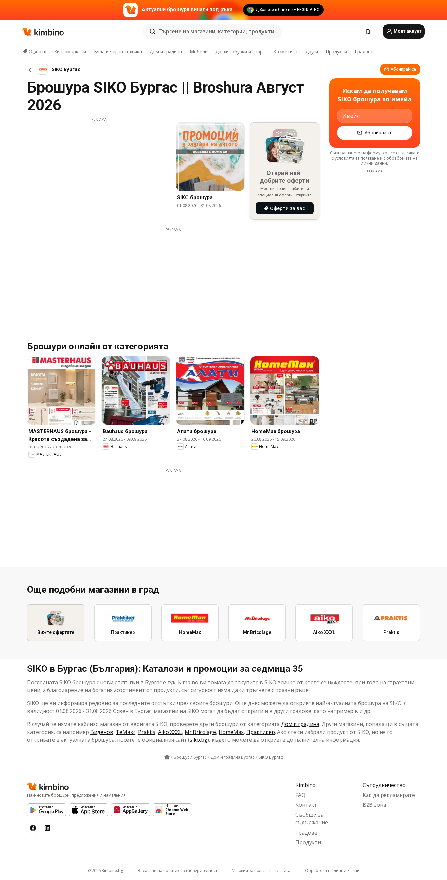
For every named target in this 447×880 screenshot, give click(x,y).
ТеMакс (125, 732)
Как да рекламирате (389, 795)
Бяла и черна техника (118, 51)
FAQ (300, 795)
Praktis (146, 732)
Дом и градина (166, 51)
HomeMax (231, 732)
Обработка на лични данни (332, 870)
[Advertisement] (99, 167)
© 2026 (105, 870)
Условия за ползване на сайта (261, 870)
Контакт (306, 804)
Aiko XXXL (170, 732)
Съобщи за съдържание (311, 818)
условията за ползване (357, 158)
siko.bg (198, 739)
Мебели (198, 51)
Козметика (285, 51)
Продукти (336, 51)
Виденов (101, 732)
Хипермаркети (70, 51)
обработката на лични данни (389, 160)
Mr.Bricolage (200, 732)
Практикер (260, 732)
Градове (364, 51)
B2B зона (374, 804)
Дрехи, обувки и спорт (240, 51)
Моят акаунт (407, 31)
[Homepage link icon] (167, 757)
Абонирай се (403, 69)
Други (311, 51)
